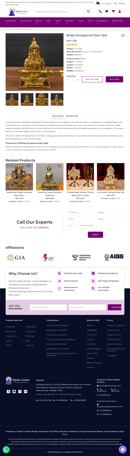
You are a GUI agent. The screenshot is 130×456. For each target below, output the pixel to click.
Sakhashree (92, 330)
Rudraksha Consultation (56, 330)
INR (120, 3)
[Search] (88, 12)
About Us (91, 325)
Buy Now (114, 79)
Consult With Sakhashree (57, 325)
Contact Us (92, 335)
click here (119, 444)
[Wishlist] (106, 12)
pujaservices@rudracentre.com (110, 407)
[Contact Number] (100, 12)
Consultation (101, 21)
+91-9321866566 (61, 400)
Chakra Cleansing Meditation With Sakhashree (61, 354)
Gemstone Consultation (56, 335)
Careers (90, 339)
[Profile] (119, 12)
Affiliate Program (94, 363)
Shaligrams (31, 327)
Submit (95, 235)
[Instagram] (20, 391)
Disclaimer (112, 356)
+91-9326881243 (105, 410)
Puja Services (11, 336)
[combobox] (72, 225)
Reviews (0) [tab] (72, 116)
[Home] (18, 11)
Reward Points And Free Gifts (115, 350)
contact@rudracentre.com (110, 386)
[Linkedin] (26, 391)
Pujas (81, 21)
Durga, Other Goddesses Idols (22, 29)
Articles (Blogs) (94, 349)
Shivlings (30, 336)
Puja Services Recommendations (61, 339)
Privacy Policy (113, 330)
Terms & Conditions (115, 325)
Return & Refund (114, 344)
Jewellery (69, 21)
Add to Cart (92, 79)
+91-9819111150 (115, 390)
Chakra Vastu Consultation (58, 349)
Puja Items (30, 331)
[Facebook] (8, 391)
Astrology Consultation (56, 344)
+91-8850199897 (79, 400)
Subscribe (116, 307)
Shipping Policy (114, 335)
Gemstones (25, 21)
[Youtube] (14, 391)
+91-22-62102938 (44, 400)
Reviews (90, 358)
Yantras (38, 21)
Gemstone (10, 331)
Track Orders (106, 4)
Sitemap (90, 367)
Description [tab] (58, 116)
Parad (8, 345)
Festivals (30, 345)
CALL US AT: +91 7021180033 (34, 227)
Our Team (91, 344)
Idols (48, 21)
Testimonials (92, 353)
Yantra (8, 341)
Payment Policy (114, 339)
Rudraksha (11, 21)
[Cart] (113, 12)
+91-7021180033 (101, 390)
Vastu (58, 21)
